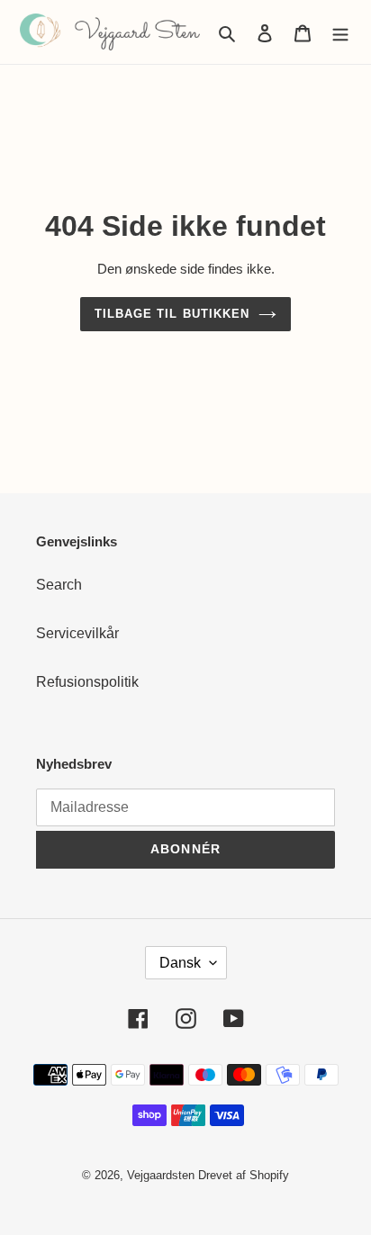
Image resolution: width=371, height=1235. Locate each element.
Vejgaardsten (161, 1175)
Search (59, 584)
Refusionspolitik (87, 682)
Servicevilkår (77, 633)
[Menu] (340, 32)
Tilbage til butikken (172, 313)
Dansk (180, 962)
